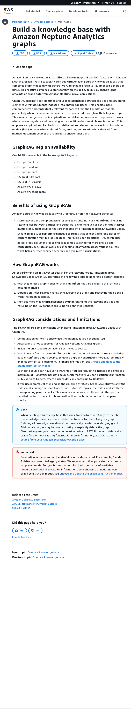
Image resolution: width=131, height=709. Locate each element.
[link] (64, 21)
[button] (22, 67)
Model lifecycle (45, 469)
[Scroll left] (23, 11)
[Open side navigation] (5, 22)
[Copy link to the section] (10, 147)
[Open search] (124, 11)
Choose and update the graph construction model (91, 473)
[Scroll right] (111, 11)
